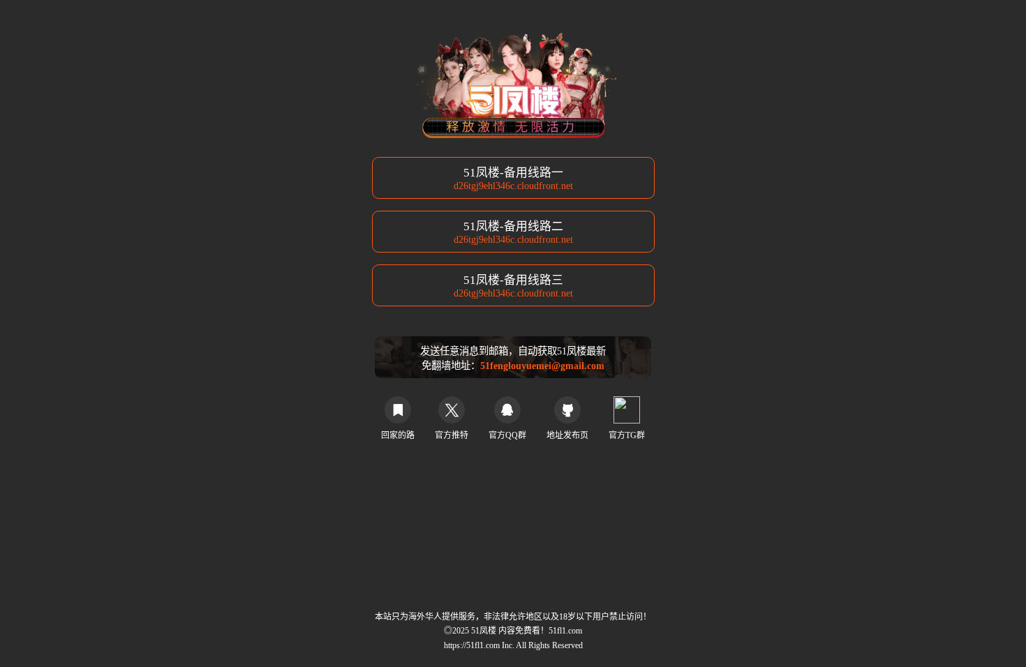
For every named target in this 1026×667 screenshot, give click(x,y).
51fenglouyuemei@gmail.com (542, 365)
